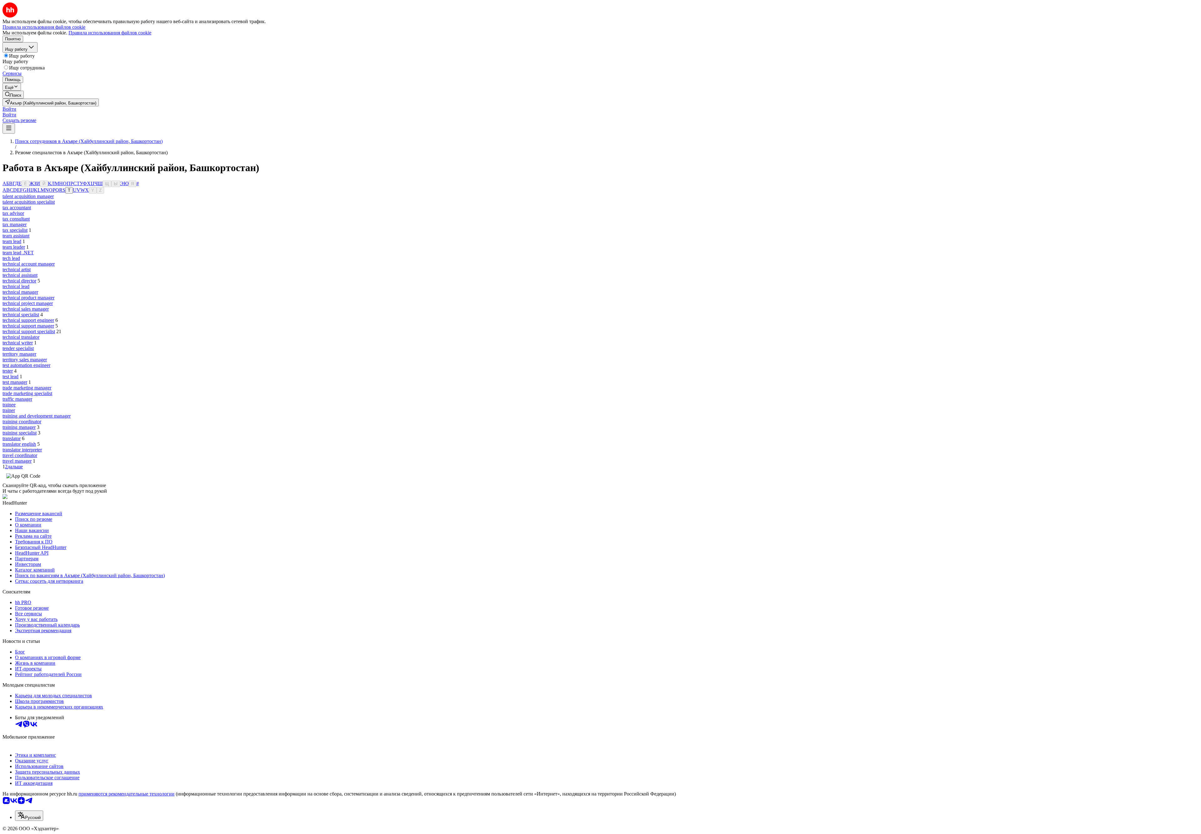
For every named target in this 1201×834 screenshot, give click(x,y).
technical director (19, 280)
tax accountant (17, 207)
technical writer (18, 342)
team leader (14, 247)
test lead (10, 376)
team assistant (16, 235)
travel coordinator (20, 455)
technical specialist (21, 314)
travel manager (17, 461)
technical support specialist (29, 331)
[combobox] (29, 816)
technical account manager (29, 264)
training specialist (20, 432)
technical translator (21, 337)
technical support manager (28, 325)
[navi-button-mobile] (9, 128)
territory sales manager (25, 359)
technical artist (17, 269)
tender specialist (18, 348)
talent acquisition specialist (29, 202)
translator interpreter (22, 449)
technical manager (20, 292)
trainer (9, 410)
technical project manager (28, 303)
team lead (12, 241)
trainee (9, 404)
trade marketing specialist (27, 393)
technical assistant (20, 275)
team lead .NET (18, 252)
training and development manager (37, 416)
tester (8, 371)
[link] (13, 95)
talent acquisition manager (28, 196)
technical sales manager (26, 309)
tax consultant (16, 218)
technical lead (16, 286)
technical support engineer (28, 320)
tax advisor (13, 213)
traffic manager (17, 399)
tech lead (11, 258)
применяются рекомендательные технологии (127, 793)
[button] (9, 109)
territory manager (19, 354)
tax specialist (15, 230)
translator (12, 438)
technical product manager (28, 297)
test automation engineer (26, 365)
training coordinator (22, 421)
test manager (15, 382)
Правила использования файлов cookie (109, 32)
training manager (19, 427)
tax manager (15, 224)
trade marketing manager (27, 387)
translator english (19, 444)
